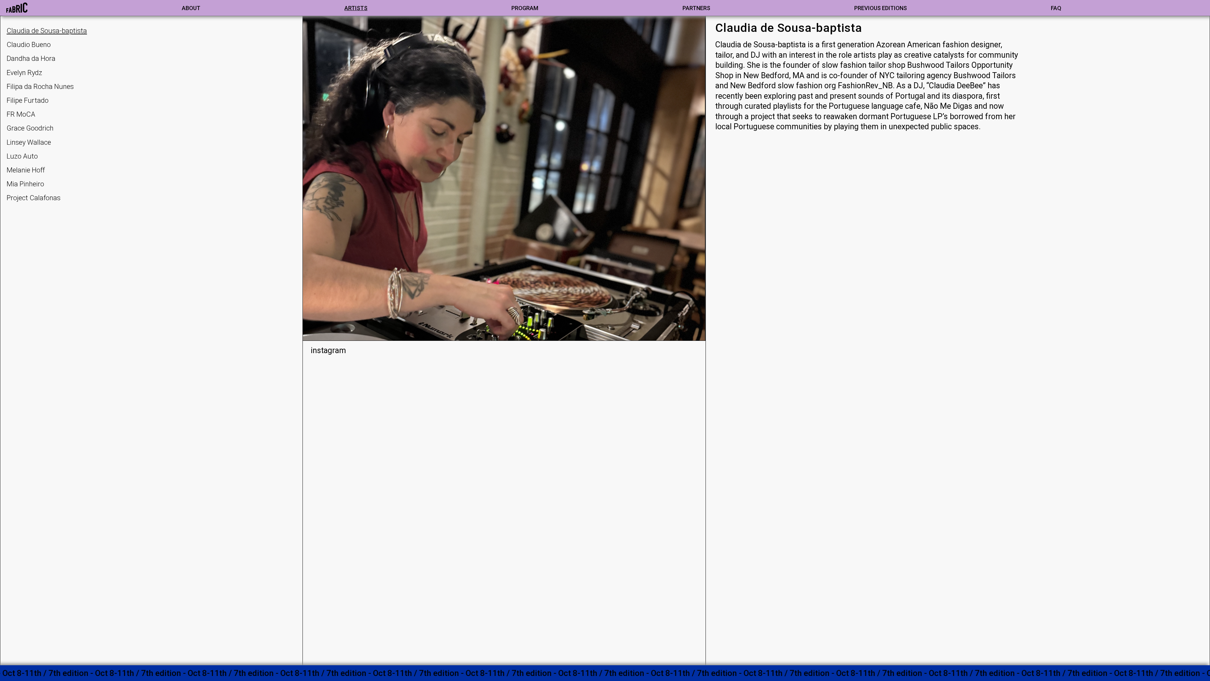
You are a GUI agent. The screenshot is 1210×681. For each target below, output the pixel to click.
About (191, 8)
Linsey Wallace (29, 142)
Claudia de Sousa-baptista (47, 31)
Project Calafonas (33, 198)
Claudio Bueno (29, 45)
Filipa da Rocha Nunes (40, 86)
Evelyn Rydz (24, 73)
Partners (696, 8)
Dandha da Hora (31, 58)
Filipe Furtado (28, 100)
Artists (355, 8)
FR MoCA (21, 114)
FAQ (1056, 8)
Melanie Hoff (26, 170)
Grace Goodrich (30, 128)
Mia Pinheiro (25, 184)
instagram (328, 350)
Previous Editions (880, 8)
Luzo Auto (22, 156)
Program (524, 8)
